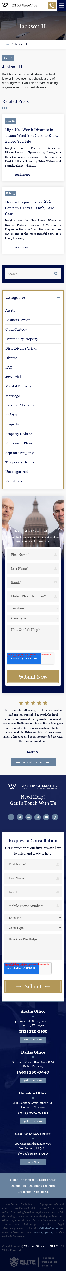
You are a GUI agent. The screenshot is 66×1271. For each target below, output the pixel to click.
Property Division (19, 434)
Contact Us (41, 1191)
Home (6, 44)
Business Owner (17, 320)
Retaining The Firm (42, 1185)
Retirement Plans (18, 443)
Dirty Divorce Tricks (21, 348)
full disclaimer (49, 1228)
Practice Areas (46, 1179)
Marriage (12, 396)
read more (22, 174)
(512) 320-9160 (33, 1031)
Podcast (11, 415)
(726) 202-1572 (33, 1154)
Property (12, 424)
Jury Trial (13, 377)
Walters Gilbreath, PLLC (40, 1246)
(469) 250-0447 (33, 1072)
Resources (24, 1191)
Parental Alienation (20, 405)
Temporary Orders (19, 462)
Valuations (13, 481)
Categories (15, 297)
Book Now (33, 1162)
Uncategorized (16, 472)
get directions (33, 1039)
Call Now (51, 6)
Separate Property (19, 453)
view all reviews (33, 762)
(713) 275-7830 (33, 1113)
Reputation (18, 1185)
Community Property (21, 339)
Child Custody (16, 329)
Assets (10, 310)
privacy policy (43, 1232)
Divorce (11, 358)
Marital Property (18, 386)
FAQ (8, 367)
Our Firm (27, 1179)
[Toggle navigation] (61, 5)
